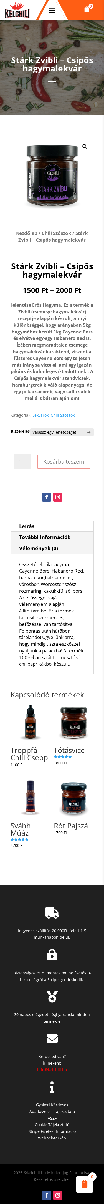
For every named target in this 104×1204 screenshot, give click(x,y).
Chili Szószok (56, 233)
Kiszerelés (20, 431)
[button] (87, 10)
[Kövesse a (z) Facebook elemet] (46, 497)
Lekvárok (40, 415)
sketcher (62, 1179)
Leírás (26, 526)
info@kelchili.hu (52, 1069)
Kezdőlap (26, 233)
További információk (44, 537)
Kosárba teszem (63, 461)
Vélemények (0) (38, 548)
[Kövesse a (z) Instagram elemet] (57, 497)
